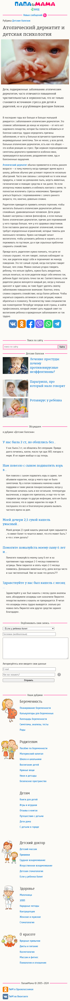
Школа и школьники (30, 759)
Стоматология (27, 922)
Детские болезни (21, 20)
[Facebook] (31, 324)
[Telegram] (57, 324)
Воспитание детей (29, 764)
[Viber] (39, 324)
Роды (22, 729)
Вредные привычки (30, 940)
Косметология (27, 951)
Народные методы (29, 905)
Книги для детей (29, 799)
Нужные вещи (27, 770)
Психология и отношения (33, 962)
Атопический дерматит (15, 164)
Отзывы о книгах (28, 810)
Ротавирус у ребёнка (46, 400)
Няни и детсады (28, 775)
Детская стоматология (31, 871)
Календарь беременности (33, 718)
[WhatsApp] (48, 324)
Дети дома (25, 821)
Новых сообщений (32, 15)
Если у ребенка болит (31, 876)
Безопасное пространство (33, 781)
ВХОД (36, 9)
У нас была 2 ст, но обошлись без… (29, 442)
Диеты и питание (29, 946)
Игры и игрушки (28, 805)
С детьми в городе (29, 826)
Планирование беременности (35, 707)
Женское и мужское (30, 916)
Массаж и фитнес (29, 957)
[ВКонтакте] (13, 324)
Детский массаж (28, 849)
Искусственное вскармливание (36, 865)
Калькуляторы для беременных (36, 713)
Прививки (25, 854)
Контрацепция (27, 911)
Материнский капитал (31, 753)
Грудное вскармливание (32, 860)
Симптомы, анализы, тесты (34, 724)
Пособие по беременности (33, 748)
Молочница (26, 894)
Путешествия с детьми (31, 816)
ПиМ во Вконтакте (18, 996)
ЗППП (22, 900)
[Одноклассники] (22, 324)
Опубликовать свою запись (35, 623)
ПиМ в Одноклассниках (20, 989)
